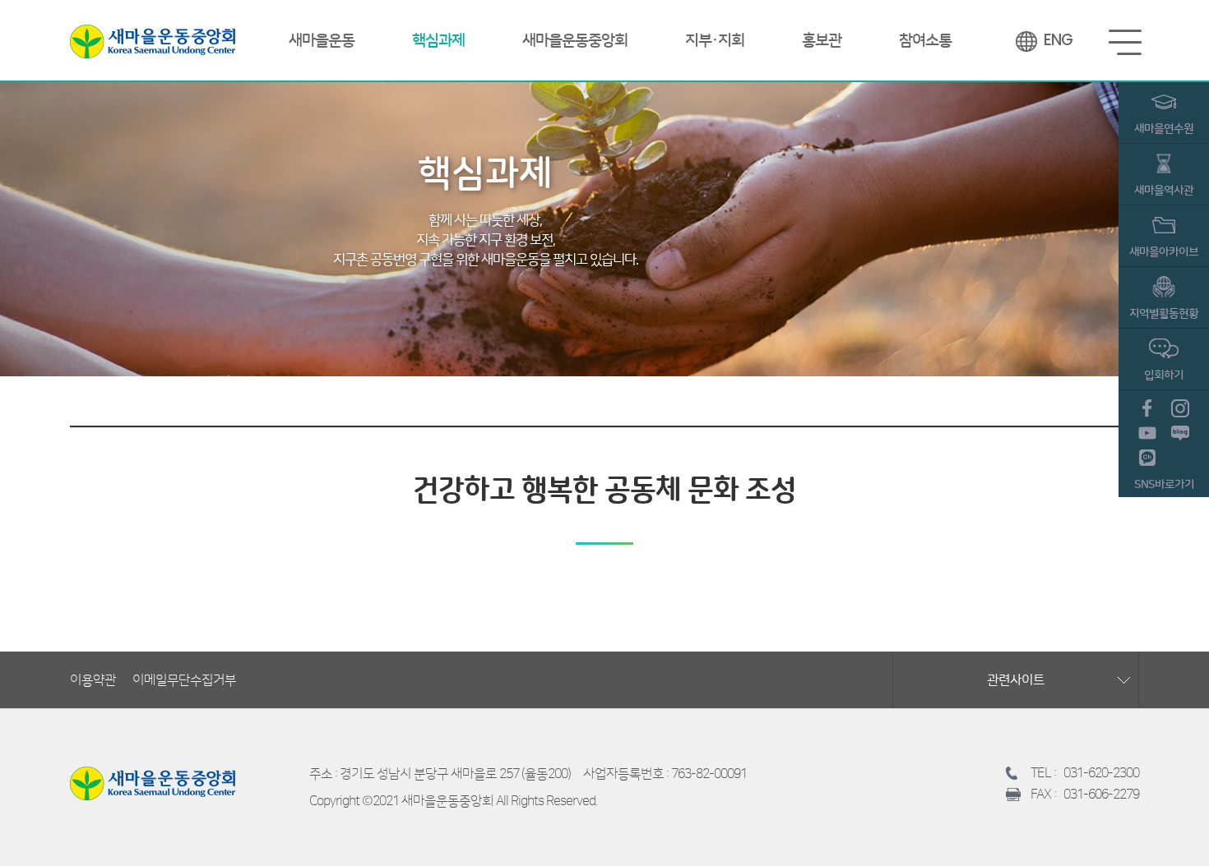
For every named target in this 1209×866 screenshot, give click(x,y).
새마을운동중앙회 (152, 41)
